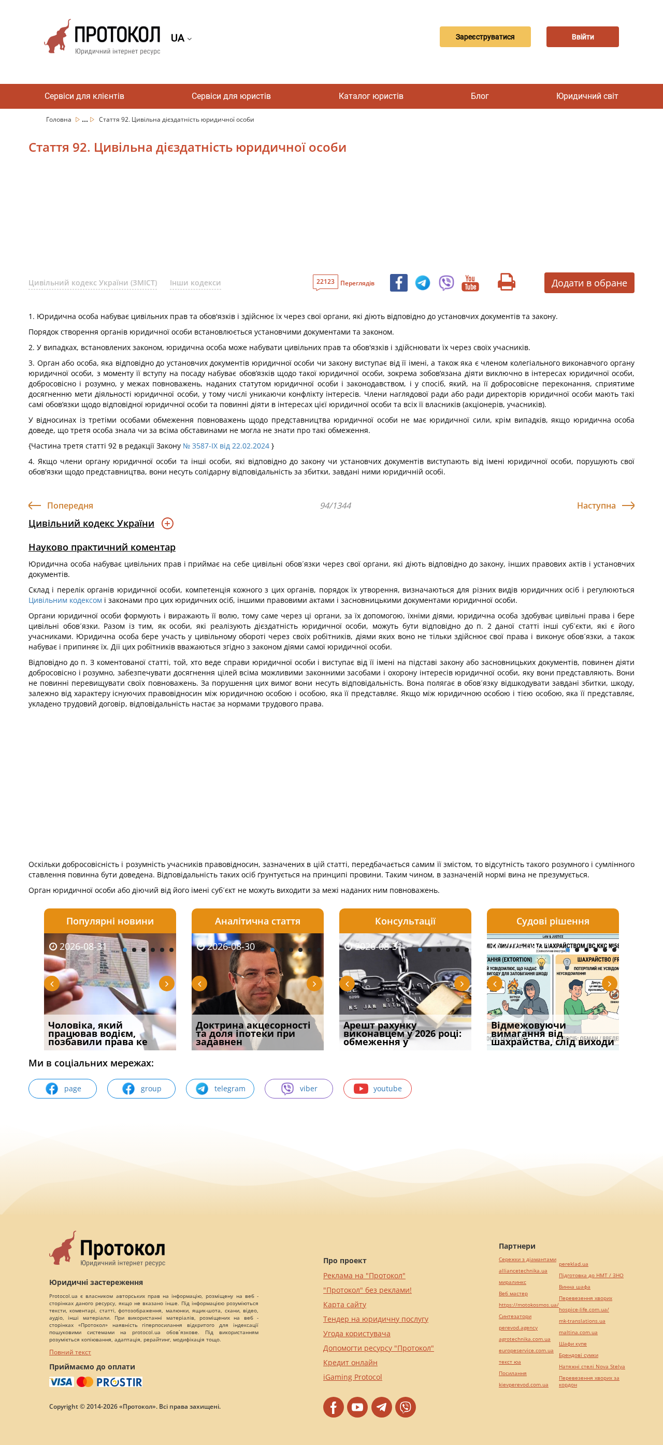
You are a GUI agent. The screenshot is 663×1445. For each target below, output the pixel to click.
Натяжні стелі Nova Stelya (592, 1366)
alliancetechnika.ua (523, 1270)
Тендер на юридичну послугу (375, 1319)
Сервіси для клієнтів (84, 96)
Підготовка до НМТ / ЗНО (591, 1275)
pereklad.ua (573, 1264)
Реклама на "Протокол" (364, 1275)
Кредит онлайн (350, 1362)
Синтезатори (515, 1316)
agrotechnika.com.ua (525, 1339)
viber (309, 1088)
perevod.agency (518, 1327)
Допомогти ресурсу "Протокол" (378, 1348)
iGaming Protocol (352, 1377)
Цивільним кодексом (65, 600)
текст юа (510, 1362)
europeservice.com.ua (526, 1350)
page (72, 1088)
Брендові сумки (578, 1355)
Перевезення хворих (585, 1298)
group (151, 1088)
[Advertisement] (277, 217)
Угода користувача (357, 1333)
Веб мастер (513, 1293)
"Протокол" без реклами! (367, 1290)
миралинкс (512, 1282)
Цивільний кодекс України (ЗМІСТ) (92, 282)
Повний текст (70, 1352)
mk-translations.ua (582, 1321)
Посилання (513, 1373)
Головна (59, 119)
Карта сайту (344, 1304)
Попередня (70, 505)
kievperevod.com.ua (524, 1384)
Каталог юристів (371, 96)
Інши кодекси (195, 282)
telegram (230, 1088)
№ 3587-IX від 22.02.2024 (226, 446)
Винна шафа (574, 1286)
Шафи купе (573, 1343)
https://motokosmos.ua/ (529, 1305)
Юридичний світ (587, 96)
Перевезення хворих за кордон (589, 1381)
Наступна (596, 505)
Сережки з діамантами (527, 1259)
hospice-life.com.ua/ (584, 1309)
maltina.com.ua (578, 1332)
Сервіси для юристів (231, 96)
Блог (480, 96)
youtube (387, 1088)
